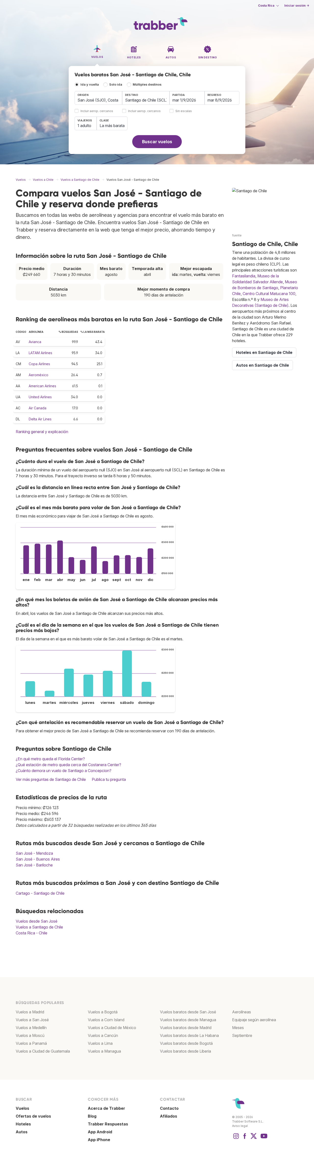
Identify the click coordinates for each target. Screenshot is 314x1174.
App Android (100, 1131)
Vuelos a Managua (104, 1051)
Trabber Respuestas (108, 1124)
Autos (21, 1131)
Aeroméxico (38, 375)
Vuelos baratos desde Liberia (185, 1051)
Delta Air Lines (40, 419)
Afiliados (168, 1116)
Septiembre (242, 1035)
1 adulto (84, 125)
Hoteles (23, 1124)
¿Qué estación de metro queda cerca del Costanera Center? (68, 764)
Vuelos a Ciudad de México (112, 1027)
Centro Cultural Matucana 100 (269, 293)
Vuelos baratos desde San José (188, 1011)
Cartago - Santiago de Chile (40, 893)
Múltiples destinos (147, 84)
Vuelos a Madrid (30, 1011)
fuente (237, 235)
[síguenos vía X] (254, 1138)
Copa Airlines (39, 364)
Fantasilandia (243, 275)
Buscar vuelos (157, 141)
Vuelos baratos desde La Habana (189, 1035)
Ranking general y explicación (42, 431)
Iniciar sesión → (296, 5)
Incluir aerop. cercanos (96, 111)
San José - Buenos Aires (38, 859)
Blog (92, 1116)
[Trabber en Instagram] (236, 1138)
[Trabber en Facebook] (245, 1138)
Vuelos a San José (32, 1019)
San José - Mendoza (34, 853)
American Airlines (42, 386)
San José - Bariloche (34, 865)
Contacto (169, 1108)
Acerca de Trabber (106, 1108)
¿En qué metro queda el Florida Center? (50, 758)
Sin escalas (183, 111)
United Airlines (40, 397)
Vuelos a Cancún (103, 1035)
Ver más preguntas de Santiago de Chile (51, 779)
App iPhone (99, 1139)
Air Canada (37, 408)
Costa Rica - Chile (31, 932)
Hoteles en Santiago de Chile (264, 352)
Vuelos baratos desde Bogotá (186, 1043)
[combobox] (98, 98)
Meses (238, 1027)
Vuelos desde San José (36, 921)
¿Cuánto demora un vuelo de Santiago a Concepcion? (63, 770)
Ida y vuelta (89, 84)
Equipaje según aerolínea (254, 1019)
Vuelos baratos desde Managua (188, 1019)
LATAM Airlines (40, 353)
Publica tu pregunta (109, 779)
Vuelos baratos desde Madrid (185, 1027)
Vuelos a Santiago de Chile (39, 927)
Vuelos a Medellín (31, 1027)
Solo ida (115, 84)
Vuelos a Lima (100, 1043)
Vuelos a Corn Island (106, 1019)
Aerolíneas (241, 1011)
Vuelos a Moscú (30, 1035)
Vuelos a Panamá (31, 1043)
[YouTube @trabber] (263, 1138)
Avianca (35, 342)
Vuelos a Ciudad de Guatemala (43, 1051)
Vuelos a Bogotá (103, 1011)
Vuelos (22, 1108)
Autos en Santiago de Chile (262, 365)
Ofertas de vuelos (33, 1116)
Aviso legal (240, 1126)
